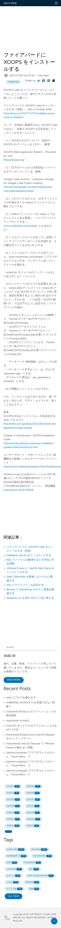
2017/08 (12, 806)
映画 (33, 889)
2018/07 (12, 819)
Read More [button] (13, 680)
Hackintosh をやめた (18, 720)
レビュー (13, 876)
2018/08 (32, 819)
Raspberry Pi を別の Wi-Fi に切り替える (30, 598)
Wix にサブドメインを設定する (25, 585)
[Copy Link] (53, 81)
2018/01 (12, 813)
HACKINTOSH (41, 856)
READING (39, 849)
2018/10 (12, 826)
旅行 (33, 869)
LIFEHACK (13, 869)
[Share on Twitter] (38, 81)
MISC (11, 862)
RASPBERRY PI (16, 856)
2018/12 (32, 826)
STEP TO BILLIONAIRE (40, 876)
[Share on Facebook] (43, 81)
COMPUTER (15, 849)
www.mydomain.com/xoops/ (21, 226)
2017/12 (32, 806)
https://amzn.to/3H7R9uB (18, 490)
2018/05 (32, 813)
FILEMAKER (31, 862)
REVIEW (31, 882)
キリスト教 (14, 889)
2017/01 (12, 786)
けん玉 (12, 882)
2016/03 (33, 786)
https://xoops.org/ (14, 160)
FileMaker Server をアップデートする (29, 555)
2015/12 (12, 793)
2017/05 (12, 799)
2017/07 (32, 799)
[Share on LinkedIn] (48, 81)
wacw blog (10, 3)
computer (13, 82)
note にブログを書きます (21, 697)
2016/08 (32, 793)
